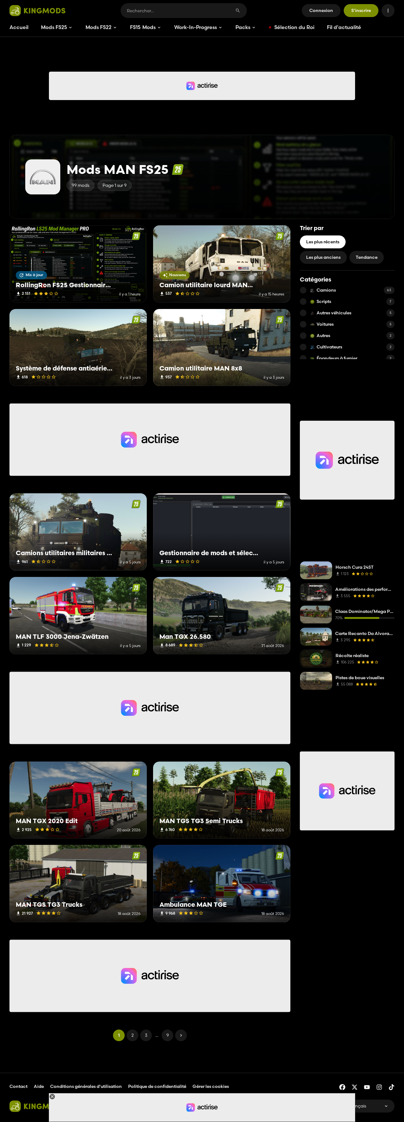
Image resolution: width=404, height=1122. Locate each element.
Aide (39, 1086)
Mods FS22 (98, 27)
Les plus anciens (323, 257)
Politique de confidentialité (157, 1086)
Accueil (18, 27)
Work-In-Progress (195, 27)
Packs (242, 27)
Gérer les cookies (211, 1086)
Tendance (366, 257)
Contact (18, 1086)
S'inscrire (361, 10)
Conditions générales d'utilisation (86, 1086)
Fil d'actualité (344, 27)
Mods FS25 (54, 27)
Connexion (321, 10)
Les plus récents (322, 242)
